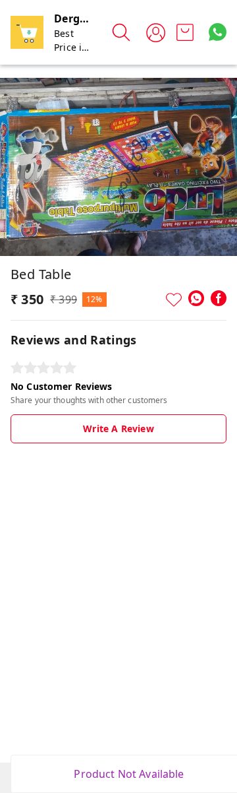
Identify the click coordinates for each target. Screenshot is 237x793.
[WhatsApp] (196, 298)
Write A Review (118, 428)
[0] (185, 32)
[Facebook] (218, 298)
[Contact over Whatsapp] (217, 32)
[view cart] (185, 32)
